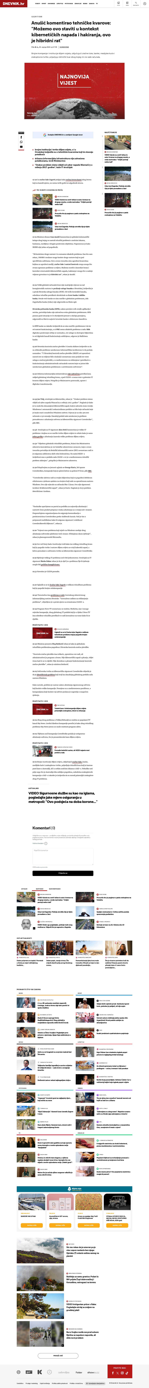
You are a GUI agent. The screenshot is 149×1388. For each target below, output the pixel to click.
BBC (90, 471)
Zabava (91, 3)
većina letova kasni (74, 180)
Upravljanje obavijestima (96, 1383)
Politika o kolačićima (76, 1383)
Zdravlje (78, 3)
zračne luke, (77, 762)
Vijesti (37, 3)
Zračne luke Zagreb (57, 585)
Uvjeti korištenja (45, 1383)
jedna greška (38, 437)
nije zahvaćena (74, 374)
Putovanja (69, 3)
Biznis (85, 3)
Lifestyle (60, 3)
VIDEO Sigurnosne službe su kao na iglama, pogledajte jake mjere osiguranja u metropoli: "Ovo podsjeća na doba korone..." (62, 798)
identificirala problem (46, 675)
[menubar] (144, 4)
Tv (97, 3)
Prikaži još (58, 1356)
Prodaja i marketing (32, 1383)
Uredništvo (20, 1383)
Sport (44, 3)
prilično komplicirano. (50, 565)
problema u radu (57, 595)
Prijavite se (63, 873)
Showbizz (51, 3)
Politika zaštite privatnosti (60, 1383)
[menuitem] (144, 3)
